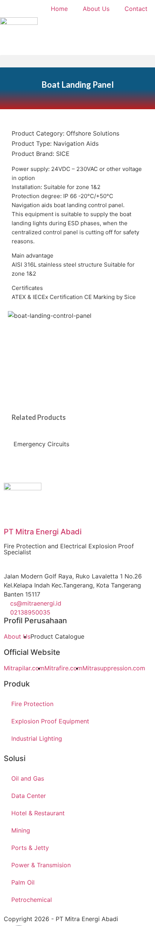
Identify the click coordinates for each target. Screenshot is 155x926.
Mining (20, 830)
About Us (96, 8)
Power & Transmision (41, 865)
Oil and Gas (27, 778)
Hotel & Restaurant (38, 813)
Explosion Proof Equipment (50, 721)
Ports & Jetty (30, 847)
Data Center (28, 795)
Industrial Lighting (36, 738)
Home (59, 8)
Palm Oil (23, 882)
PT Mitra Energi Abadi (43, 531)
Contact (136, 8)
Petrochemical (31, 899)
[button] (77, 61)
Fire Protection (32, 704)
